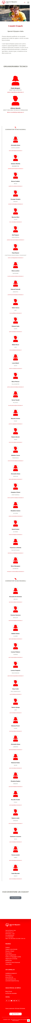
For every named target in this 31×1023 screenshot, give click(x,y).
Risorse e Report (9, 951)
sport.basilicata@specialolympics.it (15, 620)
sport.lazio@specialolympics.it (15, 712)
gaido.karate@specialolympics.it (15, 331)
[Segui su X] (19, 1000)
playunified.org (9, 977)
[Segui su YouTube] (11, 1000)
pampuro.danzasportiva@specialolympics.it (15, 239)
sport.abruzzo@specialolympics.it (15, 602)
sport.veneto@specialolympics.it (15, 878)
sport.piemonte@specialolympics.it (15, 786)
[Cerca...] (24, 2)
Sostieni (7, 947)
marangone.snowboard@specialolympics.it (15, 571)
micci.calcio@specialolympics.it (15, 221)
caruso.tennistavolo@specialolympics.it (15, 460)
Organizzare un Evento (11, 958)
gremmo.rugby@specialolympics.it (15, 423)
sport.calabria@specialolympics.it (15, 638)
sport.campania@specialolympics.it (15, 657)
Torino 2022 (8, 964)
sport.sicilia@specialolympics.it (15, 841)
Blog (6, 991)
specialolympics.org (10, 979)
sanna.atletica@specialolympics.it (15, 150)
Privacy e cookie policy (9, 1008)
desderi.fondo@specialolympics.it (15, 534)
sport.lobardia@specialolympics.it (15, 749)
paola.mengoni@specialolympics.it (15, 92)
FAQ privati (17, 1008)
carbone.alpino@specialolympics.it (15, 516)
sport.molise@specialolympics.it (15, 768)
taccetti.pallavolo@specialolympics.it (15, 405)
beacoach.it (8, 975)
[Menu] (28, 2)
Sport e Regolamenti (10, 955)
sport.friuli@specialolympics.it (15, 694)
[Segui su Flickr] (16, 1000)
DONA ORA (16, 1013)
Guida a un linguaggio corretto (13, 956)
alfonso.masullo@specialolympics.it (15, 112)
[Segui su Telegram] (14, 1000)
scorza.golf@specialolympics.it (16, 313)
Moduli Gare (8, 960)
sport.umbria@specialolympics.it (15, 860)
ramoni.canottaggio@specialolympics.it (15, 257)
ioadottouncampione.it (11, 973)
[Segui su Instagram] (9, 1000)
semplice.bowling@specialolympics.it (15, 204)
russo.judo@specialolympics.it (15, 350)
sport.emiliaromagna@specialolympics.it (15, 675)
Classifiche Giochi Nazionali (12, 962)
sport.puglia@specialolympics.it (15, 805)
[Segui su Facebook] (6, 1000)
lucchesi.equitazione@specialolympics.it (15, 276)
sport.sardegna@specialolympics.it (15, 823)
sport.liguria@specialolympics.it (15, 731)
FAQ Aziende (22, 1008)
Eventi (10, 991)
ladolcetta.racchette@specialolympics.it (15, 553)
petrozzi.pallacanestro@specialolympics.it (15, 386)
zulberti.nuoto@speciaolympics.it (15, 368)
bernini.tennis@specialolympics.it (15, 442)
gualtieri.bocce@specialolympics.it (15, 186)
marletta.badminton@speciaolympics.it (15, 168)
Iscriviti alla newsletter (11, 993)
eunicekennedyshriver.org (12, 980)
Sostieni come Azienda (11, 949)
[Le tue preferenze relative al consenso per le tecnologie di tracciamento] (28, 1020)
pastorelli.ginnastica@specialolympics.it (15, 294)
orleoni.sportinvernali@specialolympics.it (15, 497)
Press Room (8, 953)
